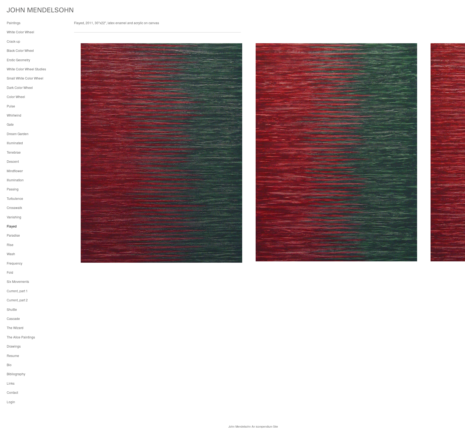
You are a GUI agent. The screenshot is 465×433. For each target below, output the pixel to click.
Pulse (11, 106)
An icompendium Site (265, 426)
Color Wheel (16, 96)
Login (11, 401)
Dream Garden (18, 133)
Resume (13, 355)
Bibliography (16, 373)
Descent (13, 161)
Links (11, 383)
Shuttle (12, 309)
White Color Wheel (20, 32)
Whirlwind (14, 115)
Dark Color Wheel (20, 87)
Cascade (13, 318)
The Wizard (15, 327)
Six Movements (18, 281)
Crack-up (13, 41)
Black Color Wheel (20, 50)
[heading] (20, 10)
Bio (9, 364)
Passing (13, 189)
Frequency (14, 263)
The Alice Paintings (21, 337)
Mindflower (15, 170)
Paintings (13, 22)
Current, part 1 (17, 290)
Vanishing (14, 217)
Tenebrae (14, 152)
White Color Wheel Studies (26, 69)
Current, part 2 (17, 300)
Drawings (14, 346)
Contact (12, 392)
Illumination (15, 180)
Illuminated (15, 142)
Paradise (13, 235)
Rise (10, 244)
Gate (10, 124)
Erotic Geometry (18, 59)
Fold (10, 272)
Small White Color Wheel (25, 78)
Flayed (12, 226)
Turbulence (15, 198)
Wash (11, 253)
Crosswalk (14, 207)
